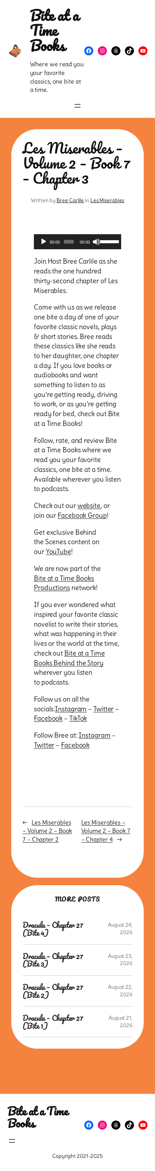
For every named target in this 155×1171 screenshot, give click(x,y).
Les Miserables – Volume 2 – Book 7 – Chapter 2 (47, 831)
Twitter (103, 708)
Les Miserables (107, 200)
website (89, 505)
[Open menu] (77, 105)
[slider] (108, 241)
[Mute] (96, 241)
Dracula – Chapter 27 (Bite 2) (53, 991)
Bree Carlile (70, 200)
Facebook (48, 718)
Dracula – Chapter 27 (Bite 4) (53, 928)
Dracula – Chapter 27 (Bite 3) (53, 960)
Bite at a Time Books (54, 30)
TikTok (78, 718)
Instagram (71, 708)
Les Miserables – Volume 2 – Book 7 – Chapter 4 (105, 831)
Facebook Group (82, 515)
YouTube (58, 551)
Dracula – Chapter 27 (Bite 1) (53, 1021)
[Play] (43, 241)
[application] (77, 241)
